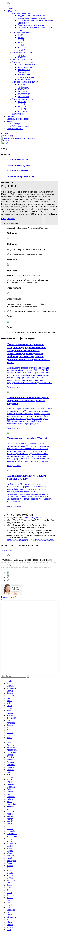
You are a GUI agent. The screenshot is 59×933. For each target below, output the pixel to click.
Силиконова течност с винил (31, 18)
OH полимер (24, 23)
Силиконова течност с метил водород (35, 20)
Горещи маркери (31, 567)
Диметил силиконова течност (31, 25)
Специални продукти (11, 567)
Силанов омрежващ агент (24, 99)
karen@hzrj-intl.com (34, 517)
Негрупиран (18, 114)
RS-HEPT (22, 84)
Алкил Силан (24, 72)
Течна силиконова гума (23, 60)
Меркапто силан (25, 67)
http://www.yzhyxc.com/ (43, 540)
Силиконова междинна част (25, 82)
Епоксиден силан (26, 77)
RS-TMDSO (23, 96)
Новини (10, 116)
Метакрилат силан (26, 64)
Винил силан (24, 74)
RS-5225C (22, 47)
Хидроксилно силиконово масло (33, 15)
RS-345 (21, 37)
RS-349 (21, 55)
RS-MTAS (22, 111)
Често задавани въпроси (18, 119)
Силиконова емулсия (22, 52)
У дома (10, 8)
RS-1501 (21, 42)
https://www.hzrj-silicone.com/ (20, 540)
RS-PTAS (22, 101)
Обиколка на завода (21, 126)
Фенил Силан (24, 69)
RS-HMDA (23, 87)
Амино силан (24, 79)
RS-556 (21, 40)
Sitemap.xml (45, 567)
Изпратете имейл (9, 597)
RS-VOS (22, 104)
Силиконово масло (21, 13)
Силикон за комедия (21, 32)
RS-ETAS (22, 109)
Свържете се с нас (15, 128)
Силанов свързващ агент (23, 62)
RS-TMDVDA (24, 92)
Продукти (11, 10)
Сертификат (17, 124)
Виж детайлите (8, 218)
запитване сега (8, 550)
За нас (9, 121)
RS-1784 (21, 45)
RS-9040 (21, 50)
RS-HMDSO (23, 89)
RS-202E (22, 57)
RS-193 (21, 35)
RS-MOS (22, 106)
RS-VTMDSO (24, 94)
